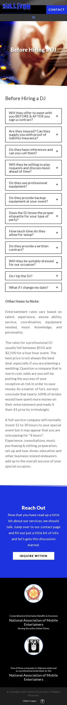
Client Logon (29, 700)
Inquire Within (33, 555)
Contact (56, 9)
